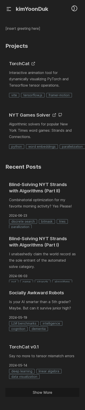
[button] (9, 9)
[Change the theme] (74, 8)
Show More (42, 392)
